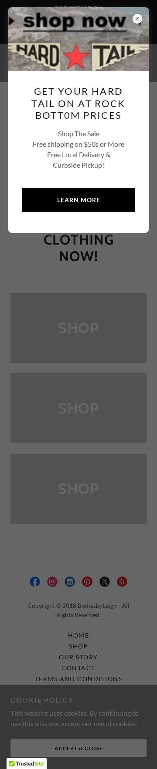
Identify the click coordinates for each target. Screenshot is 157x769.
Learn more (78, 199)
